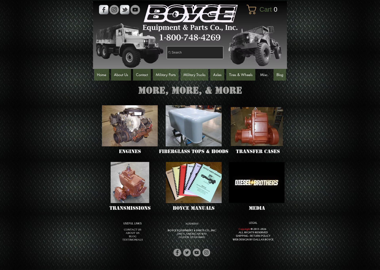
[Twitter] (187, 252)
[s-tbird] (124, 9)
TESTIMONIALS (132, 239)
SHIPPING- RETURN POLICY (253, 235)
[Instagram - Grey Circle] (114, 9)
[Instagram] (206, 252)
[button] (265, 9)
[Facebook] (177, 252)
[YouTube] (135, 9)
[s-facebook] (103, 9)
